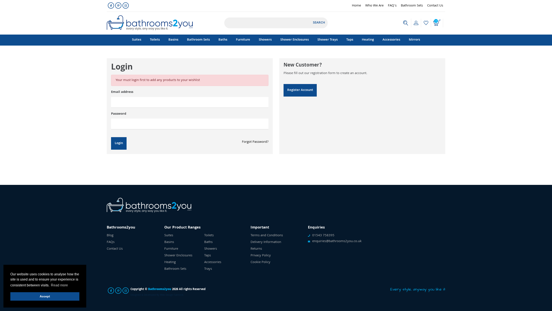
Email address (122, 92)
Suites (136, 40)
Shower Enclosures (294, 40)
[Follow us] (111, 5)
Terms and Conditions (267, 235)
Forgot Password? (255, 142)
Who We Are (374, 6)
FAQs (110, 242)
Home (356, 6)
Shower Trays (327, 40)
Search (319, 23)
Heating (368, 40)
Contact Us (435, 6)
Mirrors (414, 40)
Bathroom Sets (412, 6)
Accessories (391, 40)
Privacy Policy (261, 256)
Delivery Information (266, 242)
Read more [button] (59, 285)
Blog (110, 235)
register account (300, 90)
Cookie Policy (260, 262)
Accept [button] (45, 296)
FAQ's (392, 6)
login (119, 143)
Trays (208, 269)
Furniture (243, 40)
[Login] (416, 23)
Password (118, 114)
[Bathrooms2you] (150, 22)
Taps (349, 40)
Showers (265, 40)
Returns (256, 249)
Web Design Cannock (171, 295)
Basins (173, 40)
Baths (222, 40)
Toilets (155, 40)
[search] (405, 23)
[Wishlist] (426, 23)
